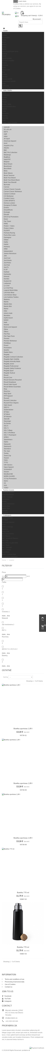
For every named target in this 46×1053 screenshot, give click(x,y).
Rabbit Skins (8, 352)
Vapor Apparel (9, 467)
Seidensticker (8, 410)
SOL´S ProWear (9, 433)
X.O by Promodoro (10, 478)
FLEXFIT (7, 230)
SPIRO (6, 437)
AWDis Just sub (7, 527)
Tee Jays (7, 451)
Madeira (7, 299)
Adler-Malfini (7, 90)
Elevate (6, 214)
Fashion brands (8, 490)
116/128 (6, 127)
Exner (6, 219)
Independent (8, 251)
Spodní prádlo (7, 58)
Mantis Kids (8, 304)
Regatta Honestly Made (12, 361)
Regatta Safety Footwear (12, 368)
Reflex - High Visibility (9, 123)
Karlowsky (7, 274)
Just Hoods (8, 260)
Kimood (6, 276)
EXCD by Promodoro (11, 217)
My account (37, 19)
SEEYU (6, 407)
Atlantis (6, 148)
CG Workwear (9, 196)
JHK (5, 256)
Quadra (6, 350)
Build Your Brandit (10, 182)
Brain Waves (8, 173)
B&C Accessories (8, 534)
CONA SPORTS (9, 201)
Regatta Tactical (9, 373)
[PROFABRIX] (6, 13)
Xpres (6, 481)
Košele (4, 97)
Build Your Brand (10, 178)
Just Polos (7, 263)
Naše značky (7, 125)
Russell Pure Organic (11, 403)
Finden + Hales (9, 226)
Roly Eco (7, 391)
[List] (39, 677)
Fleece (4, 102)
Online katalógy (7, 518)
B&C (5, 150)
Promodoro (8, 348)
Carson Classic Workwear (13, 191)
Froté (3, 120)
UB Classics (8, 465)
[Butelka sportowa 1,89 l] (23, 705)
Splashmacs (8, 439)
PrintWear (7, 343)
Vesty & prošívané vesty (10, 51)
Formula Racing (9, 233)
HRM (5, 249)
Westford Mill (8, 474)
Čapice (4, 109)
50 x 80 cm (7, 129)
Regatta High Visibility (11, 359)
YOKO (6, 488)
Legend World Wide (11, 290)
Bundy (4, 49)
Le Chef (6, 286)
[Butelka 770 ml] (23, 869)
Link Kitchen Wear (10, 295)
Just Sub (7, 265)
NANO (6, 320)
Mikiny (4, 44)
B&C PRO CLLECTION (10, 543)
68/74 (6, 132)
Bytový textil (6, 88)
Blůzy (4, 42)
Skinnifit (6, 419)
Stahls (6, 442)
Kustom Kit (7, 281)
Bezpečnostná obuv (9, 106)
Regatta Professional (11, 366)
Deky (3, 83)
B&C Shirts (5, 545)
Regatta (6, 354)
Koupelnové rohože (9, 81)
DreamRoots (8, 210)
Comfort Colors (9, 198)
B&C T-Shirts (6, 550)
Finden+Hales (9, 228)
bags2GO (7, 159)
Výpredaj (5, 118)
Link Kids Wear (9, 292)
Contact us (8, 987)
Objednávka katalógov (10, 557)
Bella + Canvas (7, 497)
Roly (5, 389)
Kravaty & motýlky (8, 60)
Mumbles (7, 315)
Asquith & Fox (8, 145)
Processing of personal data (14, 982)
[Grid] (35, 677)
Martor (6, 309)
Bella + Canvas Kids (9, 554)
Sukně (4, 56)
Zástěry (4, 74)
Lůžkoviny (5, 86)
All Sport (7, 139)
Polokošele (6, 38)
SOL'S (6, 426)
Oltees (6, 331)
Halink (6, 244)
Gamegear (7, 237)
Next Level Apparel (10, 327)
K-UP (6, 269)
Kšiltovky (5, 65)
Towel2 (6, 458)
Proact (6, 345)
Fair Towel (7, 221)
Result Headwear (10, 382)
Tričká (4, 93)
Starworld (7, 444)
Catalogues (7, 515)
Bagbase (5, 529)
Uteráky (4, 77)
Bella (5, 171)
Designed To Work (10, 205)
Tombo (6, 453)
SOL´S (6, 428)
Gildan (6, 240)
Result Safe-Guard (10, 384)
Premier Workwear (10, 341)
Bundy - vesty (6, 104)
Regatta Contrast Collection (13, 357)
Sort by (5, 677)
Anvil (5, 143)
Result (6, 375)
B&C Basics (6, 536)
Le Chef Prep (8, 288)
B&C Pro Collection (10, 152)
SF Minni (7, 414)
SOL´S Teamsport (10, 435)
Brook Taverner (9, 175)
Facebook (7, 996)
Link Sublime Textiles (11, 297)
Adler (6, 136)
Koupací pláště (7, 79)
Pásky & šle (6, 70)
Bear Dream (8, 164)
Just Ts (6, 267)
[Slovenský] (18, 15)
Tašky (4, 67)
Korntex (6, 279)
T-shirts (4, 35)
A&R (5, 134)
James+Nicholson (10, 253)
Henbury (7, 247)
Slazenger (7, 421)
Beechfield (7, 168)
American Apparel (10, 141)
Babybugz (7, 155)
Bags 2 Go (5, 531)
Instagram (7, 1001)
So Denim (7, 423)
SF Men (6, 412)
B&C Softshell (7, 547)
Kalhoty (4, 54)
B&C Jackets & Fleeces (10, 538)
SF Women (8, 416)
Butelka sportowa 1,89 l (23, 729)
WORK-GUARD (9, 476)
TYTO (6, 462)
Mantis (6, 302)
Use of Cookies (9, 984)
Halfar (6, 242)
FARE (6, 224)
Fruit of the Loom (9, 235)
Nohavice (5, 113)
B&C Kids (5, 540)
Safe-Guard (8, 405)
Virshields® (8, 469)
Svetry (4, 47)
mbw (5, 311)
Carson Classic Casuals (12, 189)
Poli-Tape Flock (9, 336)
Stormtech (7, 449)
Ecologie (7, 212)
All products (6, 33)
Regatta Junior (9, 364)
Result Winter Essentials (12, 387)
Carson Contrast (9, 194)
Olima (6, 329)
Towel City (7, 456)
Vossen (6, 472)
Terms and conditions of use (14, 979)
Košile (4, 40)
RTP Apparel (8, 396)
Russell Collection (10, 400)
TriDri (6, 460)
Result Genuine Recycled (13, 380)
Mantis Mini (8, 306)
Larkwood (7, 283)
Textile (5, 31)
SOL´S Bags (8, 430)
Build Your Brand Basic (12, 180)
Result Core (8, 377)
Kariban (6, 272)
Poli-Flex (7, 334)
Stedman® (7, 446)
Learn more (22, 1)
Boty (3, 72)
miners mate (8, 313)
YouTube (7, 999)
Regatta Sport (8, 371)
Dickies (6, 207)
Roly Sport (7, 394)
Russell (6, 398)
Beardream (8, 166)
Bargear (6, 162)
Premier (6, 338)
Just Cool (7, 258)
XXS (5, 485)
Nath (5, 322)
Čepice (4, 63)
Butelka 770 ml (23, 892)
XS (5, 483)
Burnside (7, 185)
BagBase (7, 157)
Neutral (6, 325)
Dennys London (9, 203)
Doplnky (5, 116)
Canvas (6, 187)
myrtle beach (8, 318)
